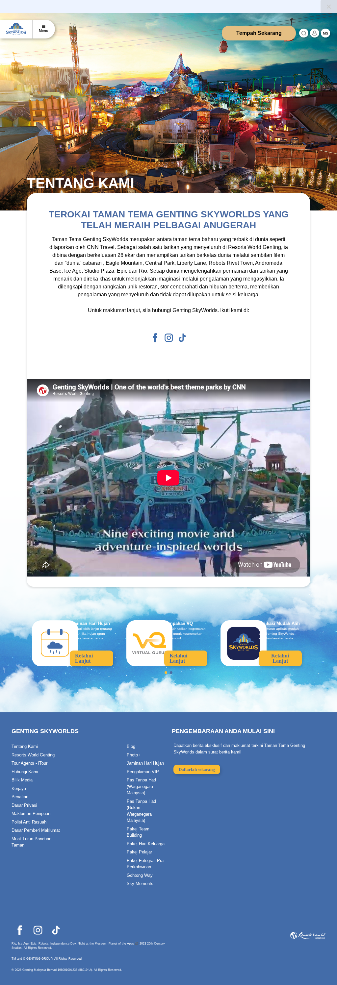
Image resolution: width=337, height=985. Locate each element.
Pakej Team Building (138, 832)
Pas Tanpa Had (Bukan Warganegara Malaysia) (141, 811)
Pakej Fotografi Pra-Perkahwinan (146, 864)
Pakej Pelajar (139, 852)
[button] (166, 672)
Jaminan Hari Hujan (145, 763)
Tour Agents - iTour (29, 763)
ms (325, 33)
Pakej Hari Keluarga (146, 843)
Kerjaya (19, 788)
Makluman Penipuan (31, 813)
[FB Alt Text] (155, 337)
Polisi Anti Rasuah (29, 822)
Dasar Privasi (24, 805)
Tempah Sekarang (259, 33)
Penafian (20, 796)
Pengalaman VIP (143, 771)
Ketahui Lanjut (84, 658)
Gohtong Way (140, 875)
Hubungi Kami (25, 771)
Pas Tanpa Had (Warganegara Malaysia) (141, 786)
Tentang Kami (25, 746)
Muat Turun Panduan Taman (31, 842)
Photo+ (134, 754)
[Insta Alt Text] (168, 337)
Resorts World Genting (33, 754)
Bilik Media (22, 779)
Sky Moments (140, 883)
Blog (131, 746)
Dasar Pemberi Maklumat (36, 830)
